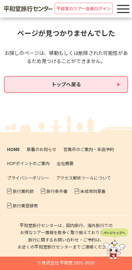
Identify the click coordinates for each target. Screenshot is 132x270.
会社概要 (65, 163)
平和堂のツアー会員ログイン (83, 8)
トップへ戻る (66, 84)
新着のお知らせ (41, 149)
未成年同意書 (93, 191)
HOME (13, 149)
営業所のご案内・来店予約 (88, 149)
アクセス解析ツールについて (83, 178)
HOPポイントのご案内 (28, 163)
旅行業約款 (23, 191)
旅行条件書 (57, 191)
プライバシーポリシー (28, 178)
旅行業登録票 (25, 205)
